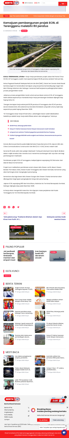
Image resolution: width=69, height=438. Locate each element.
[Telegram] (18, 207)
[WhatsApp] (13, 207)
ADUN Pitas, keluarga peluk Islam (20, 126)
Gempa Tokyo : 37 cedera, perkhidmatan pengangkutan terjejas (55, 369)
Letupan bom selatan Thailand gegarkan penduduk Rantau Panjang (32, 132)
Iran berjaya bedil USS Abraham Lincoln (40, 254)
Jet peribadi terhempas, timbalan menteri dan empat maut (9, 255)
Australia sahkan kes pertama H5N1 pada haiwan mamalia (55, 357)
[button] (10, 231)
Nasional (24, 31)
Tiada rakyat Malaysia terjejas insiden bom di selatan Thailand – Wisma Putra (23, 369)
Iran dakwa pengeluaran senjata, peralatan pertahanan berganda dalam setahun (23, 357)
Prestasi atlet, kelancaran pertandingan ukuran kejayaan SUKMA (23, 336)
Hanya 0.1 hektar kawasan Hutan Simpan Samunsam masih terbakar (32, 129)
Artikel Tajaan (16, 227)
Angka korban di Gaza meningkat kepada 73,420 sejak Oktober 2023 (23, 288)
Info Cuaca (29, 3)
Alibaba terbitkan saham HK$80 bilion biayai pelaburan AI (54, 300)
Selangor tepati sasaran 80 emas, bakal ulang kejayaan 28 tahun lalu (24, 324)
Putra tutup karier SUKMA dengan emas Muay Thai (40, 16)
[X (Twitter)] (4, 207)
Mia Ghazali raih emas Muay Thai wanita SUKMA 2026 (55, 288)
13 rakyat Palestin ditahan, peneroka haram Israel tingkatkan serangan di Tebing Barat (55, 324)
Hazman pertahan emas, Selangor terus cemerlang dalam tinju (23, 312)
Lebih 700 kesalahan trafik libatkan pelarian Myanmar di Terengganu (24, 380)
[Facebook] (9, 207)
